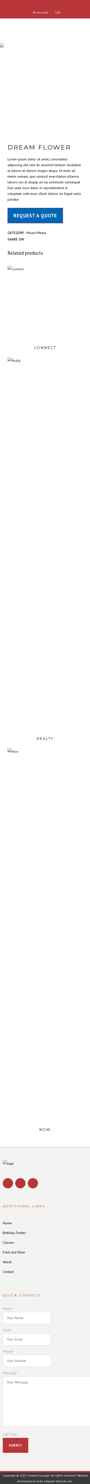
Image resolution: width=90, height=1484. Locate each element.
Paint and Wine (14, 1252)
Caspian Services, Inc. (58, 1481)
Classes (8, 1242)
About (7, 1262)
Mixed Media (36, 233)
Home (7, 1223)
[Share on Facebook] (27, 239)
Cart (57, 12)
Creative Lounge (39, 1475)
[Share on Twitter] (33, 239)
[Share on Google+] (38, 239)
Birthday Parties (14, 1233)
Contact (8, 1271)
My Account (40, 12)
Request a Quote (35, 215)
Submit (15, 1445)
